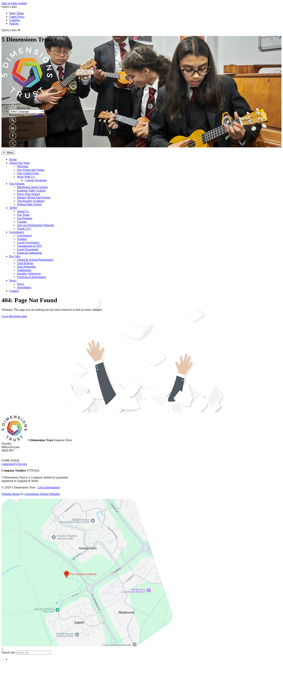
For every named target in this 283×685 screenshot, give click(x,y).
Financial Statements (29, 252)
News (12, 280)
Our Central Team (28, 173)
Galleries (14, 20)
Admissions (24, 270)
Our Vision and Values (30, 169)
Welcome (22, 166)
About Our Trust (19, 162)
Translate (37, 115)
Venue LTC (24, 228)
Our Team (23, 214)
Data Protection (26, 266)
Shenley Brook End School (33, 197)
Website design (11, 494)
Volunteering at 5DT (29, 245)
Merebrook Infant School (32, 187)
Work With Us (25, 176)
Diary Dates (16, 13)
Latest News (16, 16)
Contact (14, 290)
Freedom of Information (31, 277)
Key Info (14, 256)
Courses (22, 221)
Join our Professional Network (35, 225)
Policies (14, 23)
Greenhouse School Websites (42, 494)
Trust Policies (25, 263)
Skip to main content (14, 3)
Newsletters (24, 287)
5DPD (13, 207)
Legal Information (49, 487)
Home (13, 159)
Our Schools (16, 183)
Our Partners (24, 218)
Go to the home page (14, 316)
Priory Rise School (28, 194)
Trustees (22, 239)
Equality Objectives (29, 273)
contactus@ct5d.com (14, 464)
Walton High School (29, 204)
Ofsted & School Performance (35, 259)
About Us (23, 211)
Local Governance (28, 242)
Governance (16, 232)
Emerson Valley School (31, 190)
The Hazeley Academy (31, 201)
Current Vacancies (36, 180)
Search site (8, 652)
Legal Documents (28, 249)
